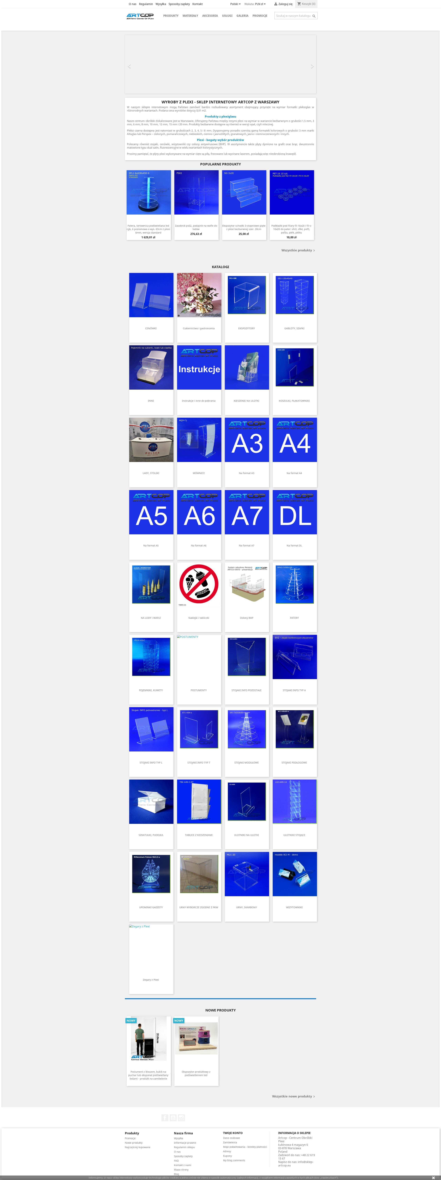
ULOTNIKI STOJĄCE (294, 835)
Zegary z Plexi (151, 979)
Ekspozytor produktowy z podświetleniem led (196, 1073)
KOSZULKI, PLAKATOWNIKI (294, 400)
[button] (139, 64)
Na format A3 (246, 473)
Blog (176, 1174)
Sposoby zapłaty (179, 4)
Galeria (242, 16)
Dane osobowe (231, 1138)
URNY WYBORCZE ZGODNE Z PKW (198, 907)
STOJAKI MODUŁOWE (246, 762)
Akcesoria (210, 16)
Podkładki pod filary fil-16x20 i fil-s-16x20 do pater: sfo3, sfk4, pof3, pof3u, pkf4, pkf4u (291, 229)
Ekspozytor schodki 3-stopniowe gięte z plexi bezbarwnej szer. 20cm (243, 227)
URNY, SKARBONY (246, 907)
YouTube (173, 1117)
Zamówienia (230, 1142)
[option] (220, 64)
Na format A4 (294, 473)
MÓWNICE (199, 473)
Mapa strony (181, 1169)
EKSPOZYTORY (246, 328)
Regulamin (146, 4)
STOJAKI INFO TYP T (198, 762)
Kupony (227, 1155)
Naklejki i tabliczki (198, 617)
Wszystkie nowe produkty (294, 1097)
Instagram (181, 1117)
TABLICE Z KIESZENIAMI (199, 835)
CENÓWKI (151, 328)
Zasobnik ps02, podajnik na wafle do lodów (196, 227)
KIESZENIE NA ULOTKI (246, 400)
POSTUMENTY (199, 690)
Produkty (170, 16)
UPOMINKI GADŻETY (151, 907)
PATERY (294, 617)
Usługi (227, 16)
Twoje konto (233, 1133)
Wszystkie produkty (298, 250)
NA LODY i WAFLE (151, 617)
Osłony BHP (246, 617)
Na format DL (294, 545)
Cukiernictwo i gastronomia (199, 328)
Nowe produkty (133, 1142)
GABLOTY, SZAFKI (294, 328)
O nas (132, 4)
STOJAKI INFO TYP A (294, 690)
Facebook (164, 1117)
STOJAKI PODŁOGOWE (294, 762)
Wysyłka (161, 4)
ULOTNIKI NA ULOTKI (246, 835)
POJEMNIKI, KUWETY (151, 690)
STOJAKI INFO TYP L (151, 762)
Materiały (190, 16)
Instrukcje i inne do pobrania (199, 400)
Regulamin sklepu (184, 1147)
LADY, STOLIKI (151, 473)
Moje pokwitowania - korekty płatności (245, 1146)
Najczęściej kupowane (137, 1147)
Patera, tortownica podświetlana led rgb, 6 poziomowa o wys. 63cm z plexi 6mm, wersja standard (148, 229)
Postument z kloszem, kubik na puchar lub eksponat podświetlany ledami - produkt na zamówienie (148, 1075)
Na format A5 (151, 545)
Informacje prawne (185, 1142)
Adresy (227, 1151)
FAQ (176, 1160)
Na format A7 (246, 545)
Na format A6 (198, 545)
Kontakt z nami (182, 1165)
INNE (151, 400)
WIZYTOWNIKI (294, 907)
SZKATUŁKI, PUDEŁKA (151, 835)
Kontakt (197, 4)
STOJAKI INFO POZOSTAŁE (246, 690)
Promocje (260, 16)
